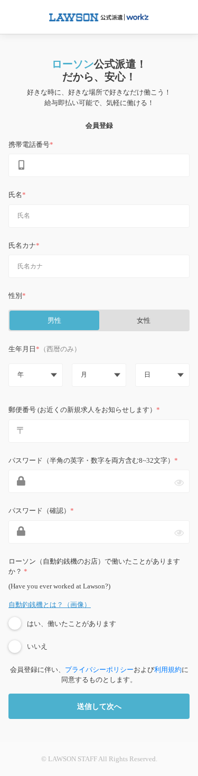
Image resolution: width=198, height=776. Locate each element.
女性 (143, 320)
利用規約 (168, 670)
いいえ (37, 646)
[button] (35, 375)
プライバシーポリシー (99, 670)
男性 (54, 320)
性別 (15, 296)
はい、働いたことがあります (71, 624)
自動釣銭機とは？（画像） (49, 605)
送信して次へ (99, 706)
